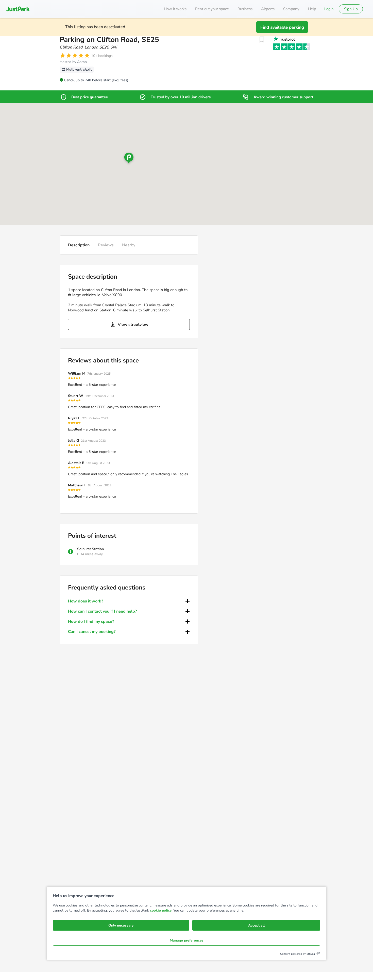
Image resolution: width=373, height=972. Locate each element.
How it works (175, 8)
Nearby (128, 245)
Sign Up (351, 8)
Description (79, 245)
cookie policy (161, 910)
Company (291, 8)
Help (312, 8)
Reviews (106, 245)
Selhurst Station (90, 549)
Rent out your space (212, 8)
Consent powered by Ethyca (297, 954)
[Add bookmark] (262, 40)
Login (329, 8)
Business (245, 8)
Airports (268, 8)
